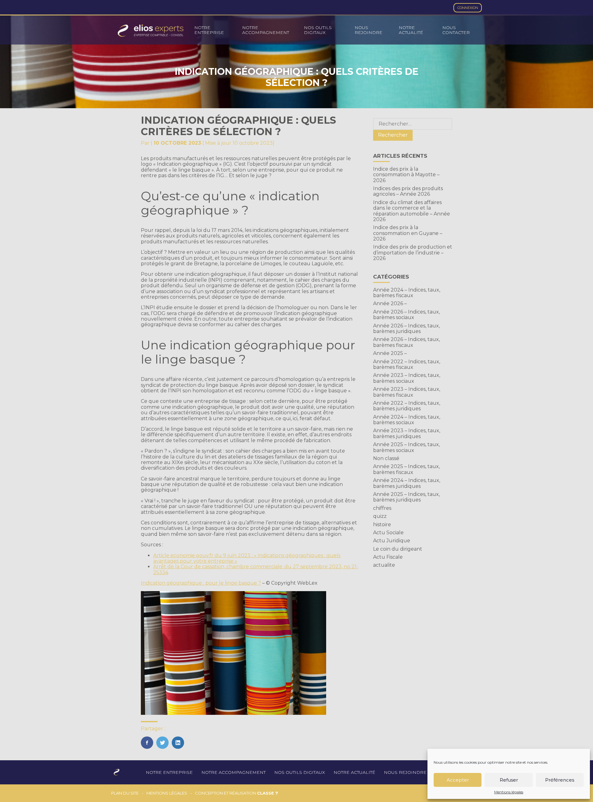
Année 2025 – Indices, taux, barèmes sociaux (406, 447)
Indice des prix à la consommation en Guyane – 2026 (407, 233)
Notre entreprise (209, 30)
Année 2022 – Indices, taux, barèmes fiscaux (406, 364)
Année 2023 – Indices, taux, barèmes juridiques (406, 433)
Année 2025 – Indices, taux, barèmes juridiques (406, 497)
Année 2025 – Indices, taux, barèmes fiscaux (406, 469)
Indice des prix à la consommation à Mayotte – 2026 (406, 174)
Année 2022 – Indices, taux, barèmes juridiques (406, 406)
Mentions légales (508, 792)
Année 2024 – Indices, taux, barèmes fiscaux (406, 292)
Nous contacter (456, 30)
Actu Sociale (388, 532)
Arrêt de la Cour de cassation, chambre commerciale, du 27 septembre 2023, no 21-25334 (255, 569)
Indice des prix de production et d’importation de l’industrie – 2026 (412, 252)
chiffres (382, 508)
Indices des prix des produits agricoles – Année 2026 (408, 191)
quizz (380, 516)
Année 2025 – (390, 353)
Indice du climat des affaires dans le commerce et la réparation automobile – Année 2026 (411, 210)
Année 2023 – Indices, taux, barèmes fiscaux (406, 392)
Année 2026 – (390, 303)
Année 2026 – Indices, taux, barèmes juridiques (406, 328)
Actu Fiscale (388, 557)
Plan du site (125, 793)
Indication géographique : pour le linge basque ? (201, 583)
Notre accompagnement (265, 30)
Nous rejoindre (368, 30)
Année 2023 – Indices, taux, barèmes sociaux (406, 378)
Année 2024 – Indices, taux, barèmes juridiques (406, 483)
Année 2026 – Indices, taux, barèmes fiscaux (406, 342)
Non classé (386, 458)
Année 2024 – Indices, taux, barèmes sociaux (406, 419)
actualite (384, 565)
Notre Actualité (411, 30)
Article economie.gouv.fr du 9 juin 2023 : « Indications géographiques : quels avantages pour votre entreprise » (246, 558)
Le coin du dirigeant (397, 549)
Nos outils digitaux (318, 30)
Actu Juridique (391, 541)
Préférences (559, 780)
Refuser (509, 780)
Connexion (467, 8)
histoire (382, 524)
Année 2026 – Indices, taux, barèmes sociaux (406, 314)
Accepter (458, 780)
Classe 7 (267, 793)
